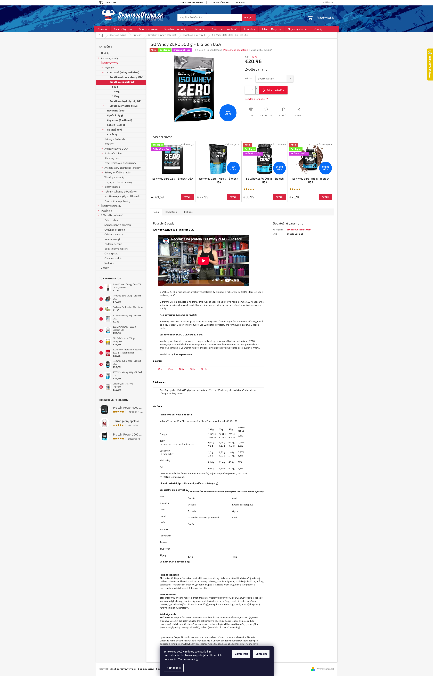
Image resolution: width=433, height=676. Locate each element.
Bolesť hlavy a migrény (116, 249)
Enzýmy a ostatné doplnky (118, 182)
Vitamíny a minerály (114, 177)
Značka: (261, 50)
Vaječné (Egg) (115, 115)
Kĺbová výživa (111, 158)
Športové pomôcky (111, 206)
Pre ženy (112, 134)
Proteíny (109, 68)
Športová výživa (109, 63)
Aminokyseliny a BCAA (116, 149)
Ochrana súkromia (220, 2)
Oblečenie (106, 211)
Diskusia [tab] (188, 212)
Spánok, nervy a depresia (117, 225)
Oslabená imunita (113, 234)
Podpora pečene (113, 244)
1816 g (204, 369)
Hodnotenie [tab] (171, 212)
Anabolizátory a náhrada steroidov (122, 168)
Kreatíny (108, 144)
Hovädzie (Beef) (116, 110)
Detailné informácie (255, 99)
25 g (160, 369)
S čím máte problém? (112, 215)
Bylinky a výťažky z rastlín (117, 172)
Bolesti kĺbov (111, 220)
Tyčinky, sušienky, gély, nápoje (120, 192)
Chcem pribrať (111, 253)
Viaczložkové (114, 130)
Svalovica (109, 263)
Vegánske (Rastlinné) (119, 120)
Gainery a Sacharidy (114, 139)
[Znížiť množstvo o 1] (257, 92)
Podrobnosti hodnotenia (235, 50)
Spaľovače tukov (113, 153)
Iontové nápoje (112, 187)
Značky (105, 268)
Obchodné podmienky (192, 2)
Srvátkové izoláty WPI (122, 82)
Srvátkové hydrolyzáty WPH (126, 101)
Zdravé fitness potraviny (117, 201)
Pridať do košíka (275, 90)
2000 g (116, 96)
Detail (187, 197)
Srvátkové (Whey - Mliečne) (123, 72)
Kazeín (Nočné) (116, 125)
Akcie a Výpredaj (109, 58)
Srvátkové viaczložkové (124, 106)
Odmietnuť (241, 654)
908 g (193, 369)
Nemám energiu (112, 239)
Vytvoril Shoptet (325, 669)
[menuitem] (102, 29)
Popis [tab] (156, 212)
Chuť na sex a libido (114, 230)
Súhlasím (261, 654)
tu (197, 659)
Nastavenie (174, 668)
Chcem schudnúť (113, 258)
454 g (170, 369)
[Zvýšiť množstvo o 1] (257, 88)
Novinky (105, 53)
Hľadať (248, 17)
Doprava (241, 2)
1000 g (116, 91)
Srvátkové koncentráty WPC (126, 77)
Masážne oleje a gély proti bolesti (122, 196)
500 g (115, 87)
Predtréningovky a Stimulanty (120, 163)
